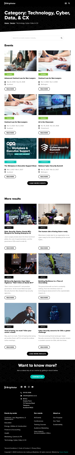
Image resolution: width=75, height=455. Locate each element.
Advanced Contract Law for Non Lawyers (20, 78)
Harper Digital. (63, 452)
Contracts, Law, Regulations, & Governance (15, 418)
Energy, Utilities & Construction (15, 426)
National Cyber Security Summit (50, 166)
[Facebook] (25, 387)
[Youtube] (32, 387)
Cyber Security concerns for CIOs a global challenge (54, 331)
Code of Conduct (24, 448)
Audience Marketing (41, 428)
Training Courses (40, 424)
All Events (37, 417)
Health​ (6, 433)
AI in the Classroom (45, 122)
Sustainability (57, 424)
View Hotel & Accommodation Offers (42, 432)
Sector (12, 23)
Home (6, 23)
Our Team (56, 421)
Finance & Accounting (12, 429)
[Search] (61, 38)
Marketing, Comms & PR (13, 436)
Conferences (38, 421)
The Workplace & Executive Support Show (20, 166)
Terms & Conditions (10, 448)
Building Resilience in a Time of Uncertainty (50, 282)
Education (8, 423)
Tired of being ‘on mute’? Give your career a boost (17, 331)
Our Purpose (57, 417)
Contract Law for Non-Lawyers (49, 78)
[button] (69, 3)
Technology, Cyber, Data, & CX (15, 440)
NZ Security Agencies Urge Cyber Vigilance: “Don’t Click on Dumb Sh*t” (19, 282)
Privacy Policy (36, 448)
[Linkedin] (21, 387)
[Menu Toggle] (66, 3)
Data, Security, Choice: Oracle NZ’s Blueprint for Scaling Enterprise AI (17, 232)
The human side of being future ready (53, 231)
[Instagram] (29, 387)
